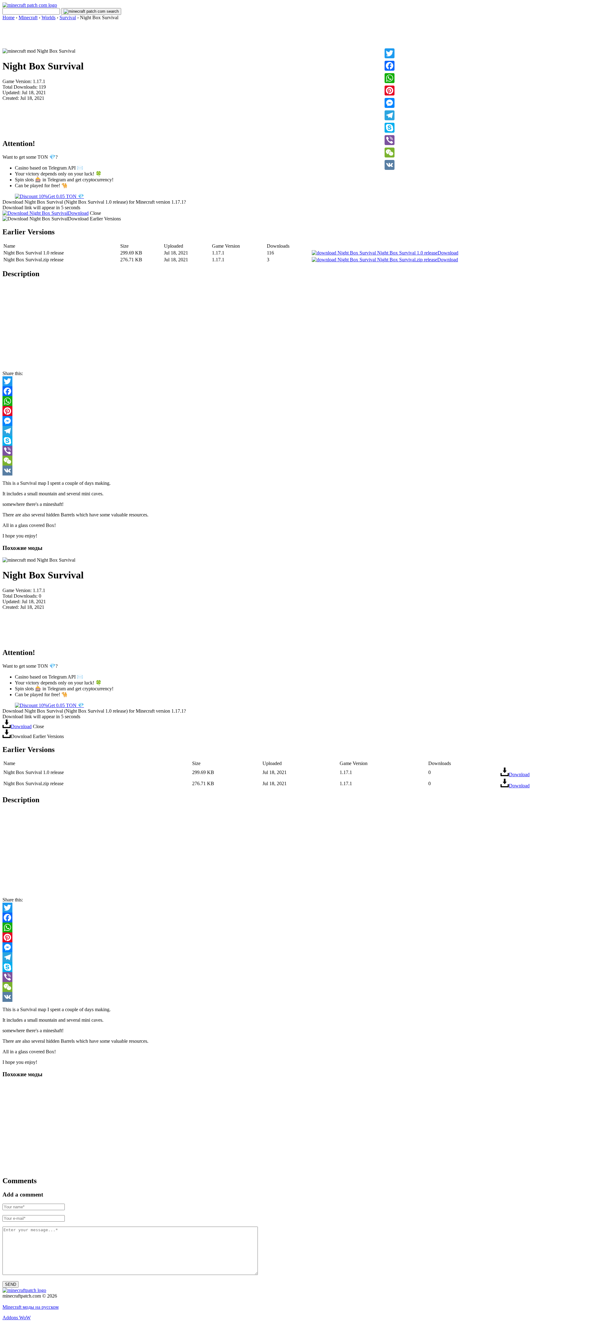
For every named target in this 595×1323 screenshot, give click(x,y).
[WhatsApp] (389, 78)
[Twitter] (389, 53)
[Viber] (389, 140)
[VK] (389, 165)
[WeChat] (389, 152)
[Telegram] (389, 115)
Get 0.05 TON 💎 (66, 196)
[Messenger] (389, 103)
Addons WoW (16, 1317)
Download (78, 213)
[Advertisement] (297, 34)
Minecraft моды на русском (30, 1307)
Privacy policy (16, 1301)
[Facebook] (389, 66)
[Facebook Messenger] (297, 421)
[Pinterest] (389, 90)
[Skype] (389, 128)
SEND (10, 1284)
